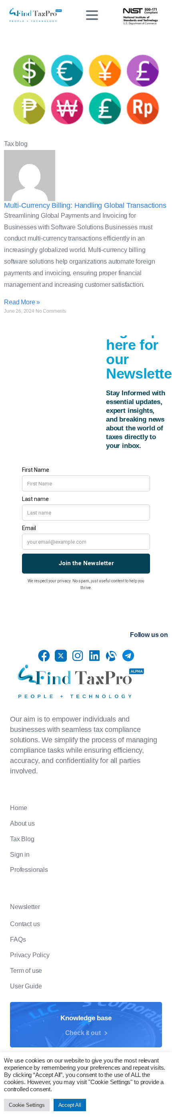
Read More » (22, 302)
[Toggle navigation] (92, 15)
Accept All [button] (69, 1105)
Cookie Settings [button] (27, 1105)
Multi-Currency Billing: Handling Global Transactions (85, 205)
